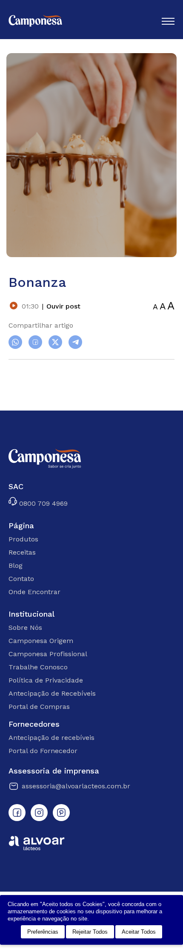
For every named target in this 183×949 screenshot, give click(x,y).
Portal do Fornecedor (43, 751)
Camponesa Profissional (48, 654)
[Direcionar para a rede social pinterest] (61, 812)
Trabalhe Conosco (38, 667)
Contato (21, 579)
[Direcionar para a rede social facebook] (17, 812)
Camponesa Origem (41, 641)
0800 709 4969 (42, 503)
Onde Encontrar (34, 592)
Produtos (23, 539)
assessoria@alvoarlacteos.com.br (76, 786)
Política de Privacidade (46, 680)
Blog (16, 565)
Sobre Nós (25, 627)
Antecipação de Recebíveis (52, 693)
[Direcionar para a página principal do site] (35, 21)
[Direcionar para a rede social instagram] (39, 812)
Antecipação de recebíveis (51, 738)
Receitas (22, 552)
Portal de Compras (39, 707)
